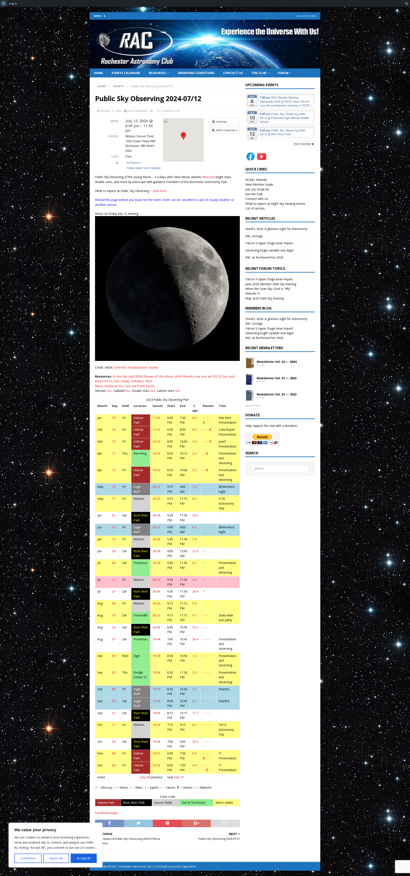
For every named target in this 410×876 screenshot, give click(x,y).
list (109, 391)
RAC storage (254, 236)
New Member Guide (259, 184)
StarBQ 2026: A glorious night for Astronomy (276, 229)
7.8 (194, 539)
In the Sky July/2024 (127, 376)
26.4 (195, 639)
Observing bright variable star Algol (269, 250)
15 (113, 441)
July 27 (179, 777)
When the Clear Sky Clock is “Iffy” (268, 289)
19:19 (156, 441)
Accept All (83, 858)
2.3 (194, 672)
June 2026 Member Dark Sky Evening (270, 284)
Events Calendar (126, 73)
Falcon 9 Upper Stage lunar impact (269, 243)
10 (113, 487)
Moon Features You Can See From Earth (124, 386)
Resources (157, 73)
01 (113, 515)
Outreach (133, 162)
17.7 (195, 713)
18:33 (156, 725)
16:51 (156, 753)
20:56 (156, 539)
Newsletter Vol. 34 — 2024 (277, 362)
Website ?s (252, 293)
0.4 (194, 527)
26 (113, 741)
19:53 (156, 470)
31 (113, 639)
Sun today (121, 381)
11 (113, 453)
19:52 (156, 453)
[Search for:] (280, 468)
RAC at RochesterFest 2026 (264, 257)
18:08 (156, 741)
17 (113, 499)
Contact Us (233, 73)
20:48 (156, 515)
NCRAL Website (256, 180)
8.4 (194, 499)
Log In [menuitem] (13, 3)
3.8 (194, 603)
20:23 (156, 603)
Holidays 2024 (141, 381)
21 (113, 713)
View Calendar (303, 143)
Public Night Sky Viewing (144, 168)
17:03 (156, 418)
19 (113, 418)
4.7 (194, 615)
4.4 (194, 765)
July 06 (145, 777)
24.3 (195, 515)
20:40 (156, 591)
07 (113, 527)
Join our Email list (257, 189)
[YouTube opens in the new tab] (261, 159)
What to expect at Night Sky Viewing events (275, 204)
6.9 (194, 753)
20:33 (156, 499)
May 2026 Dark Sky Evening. (264, 298)
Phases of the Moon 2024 (162, 376)
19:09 (156, 713)
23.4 (195, 741)
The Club (259, 73)
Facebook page (106, 813)
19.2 (195, 627)
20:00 (156, 627)
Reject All (56, 858)
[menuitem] (3, 3)
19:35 (156, 701)
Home (98, 73)
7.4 (194, 487)
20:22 (156, 615)
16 (113, 429)
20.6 (195, 591)
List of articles (255, 208)
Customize (28, 858)
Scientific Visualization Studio (135, 367)
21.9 (195, 551)
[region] (55, 845)
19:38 (156, 672)
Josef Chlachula (137, 111)
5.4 (194, 580)
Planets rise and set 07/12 (202, 376)
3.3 (194, 470)
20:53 (156, 580)
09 (113, 603)
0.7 (194, 563)
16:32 (156, 765)
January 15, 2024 (111, 111)
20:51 (156, 527)
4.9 (194, 441)
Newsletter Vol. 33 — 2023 (277, 378)
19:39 (156, 656)
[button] (224, 130)
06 (113, 563)
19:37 (156, 689)
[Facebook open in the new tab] (250, 159)
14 (113, 539)
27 (113, 591)
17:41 (156, 429)
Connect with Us (256, 199)
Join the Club (254, 194)
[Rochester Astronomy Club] (205, 66)
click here (159, 191)
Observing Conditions (196, 73)
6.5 (194, 429)
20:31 (156, 487)
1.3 (194, 656)
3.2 (194, 689)
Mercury (208, 177)
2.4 (194, 453)
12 (113, 470)
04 (113, 656)
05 (113, 672)
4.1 (194, 701)
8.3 (194, 725)
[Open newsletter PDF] (250, 363)
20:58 (156, 551)
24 (113, 627)
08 (113, 753)
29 (113, 551)
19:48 (156, 639)
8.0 (194, 418)
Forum (283, 73)
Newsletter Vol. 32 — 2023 (277, 394)
